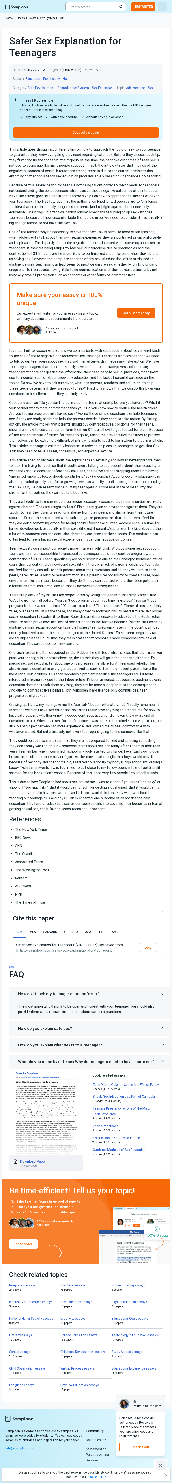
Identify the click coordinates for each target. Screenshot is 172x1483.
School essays (19, 1352)
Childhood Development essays (83, 1352)
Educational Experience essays (134, 1368)
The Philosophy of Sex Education (116, 1138)
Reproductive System (43, 18)
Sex (61, 18)
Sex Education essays (76, 1302)
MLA (33, 932)
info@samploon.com (20, 1448)
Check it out (140, 1447)
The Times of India (30, 902)
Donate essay (96, 1440)
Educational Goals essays (130, 1318)
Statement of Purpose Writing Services (97, 1454)
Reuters (21, 878)
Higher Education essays (129, 1302)
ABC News (23, 886)
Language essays (21, 1385)
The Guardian (25, 854)
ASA (88, 932)
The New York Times (31, 829)
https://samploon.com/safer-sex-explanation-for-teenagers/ (64, 950)
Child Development (41, 88)
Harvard (50, 932)
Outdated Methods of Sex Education (119, 1150)
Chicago (71, 932)
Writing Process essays (77, 1368)
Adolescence (135, 88)
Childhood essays (73, 1285)
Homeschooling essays (128, 1285)
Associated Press (29, 862)
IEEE (101, 932)
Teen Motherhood (105, 1126)
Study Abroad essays (127, 1352)
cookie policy (97, 1477)
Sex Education (102, 88)
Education (33, 78)
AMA (115, 932)
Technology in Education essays (135, 1335)
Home (10, 18)
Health (22, 18)
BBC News (23, 838)
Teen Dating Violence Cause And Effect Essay (126, 1084)
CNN (18, 846)
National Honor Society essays (31, 1318)
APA (19, 932)
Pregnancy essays (22, 1285)
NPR (18, 894)
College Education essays (78, 1335)
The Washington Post (32, 870)
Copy (147, 948)
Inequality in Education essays (31, 1302)
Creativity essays (73, 1318)
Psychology (51, 78)
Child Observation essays (27, 1368)
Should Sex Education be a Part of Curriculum (125, 1096)
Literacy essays (20, 1335)
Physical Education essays (79, 1385)
